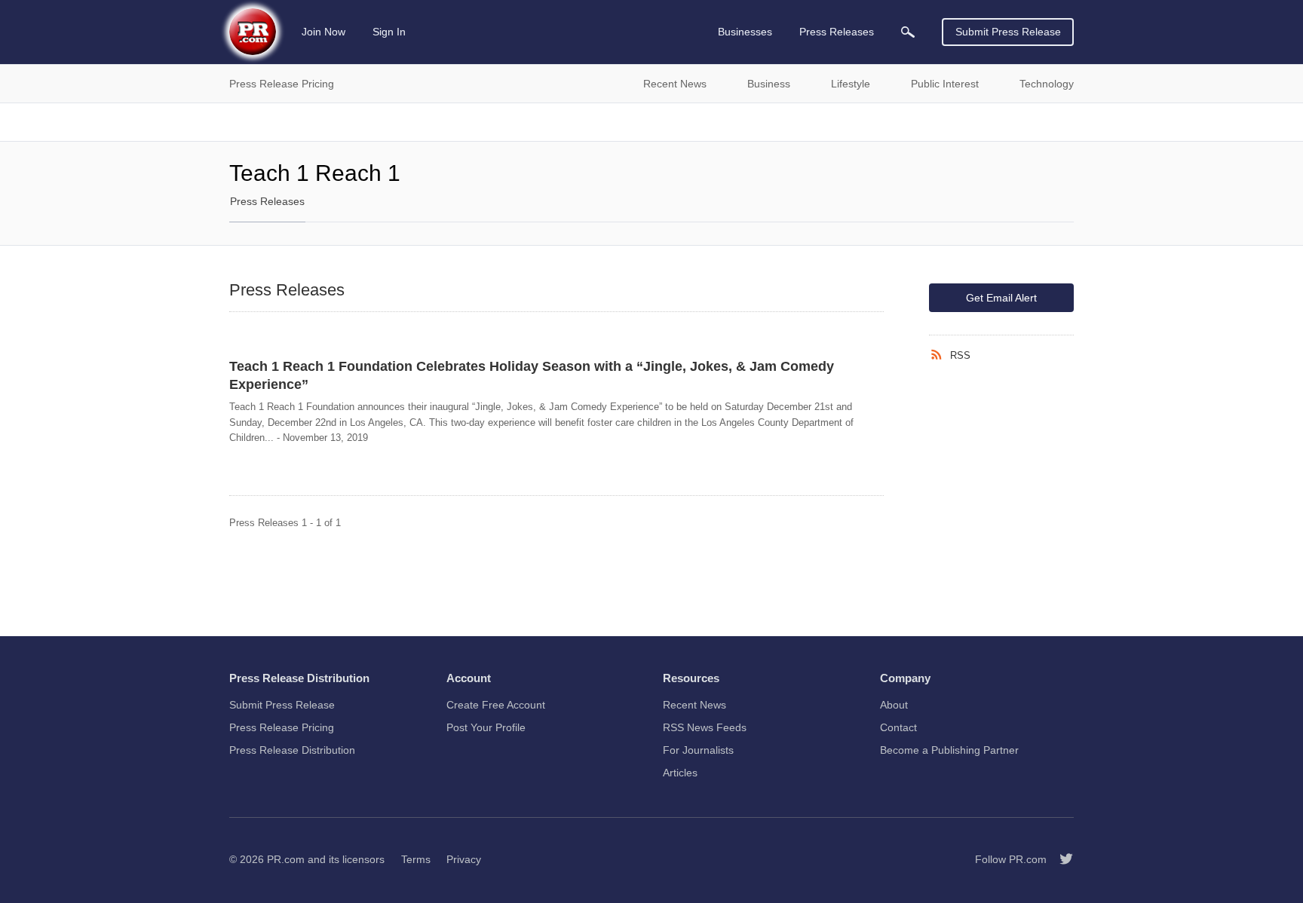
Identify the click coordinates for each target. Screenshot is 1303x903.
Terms (416, 859)
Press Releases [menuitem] (836, 32)
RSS (960, 355)
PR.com (286, 859)
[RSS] (939, 355)
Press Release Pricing (281, 727)
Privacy (463, 859)
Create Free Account (495, 705)
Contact (898, 727)
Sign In (389, 32)
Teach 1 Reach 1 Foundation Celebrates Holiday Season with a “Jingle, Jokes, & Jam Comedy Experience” (531, 375)
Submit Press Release (1008, 32)
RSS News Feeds (705, 727)
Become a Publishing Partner (949, 750)
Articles (680, 773)
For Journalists (698, 750)
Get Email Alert (1001, 298)
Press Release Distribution (292, 750)
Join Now (323, 32)
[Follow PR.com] (1060, 859)
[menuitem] (908, 32)
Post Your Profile (486, 727)
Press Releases (267, 201)
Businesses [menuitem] (745, 32)
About (894, 705)
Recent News (694, 705)
